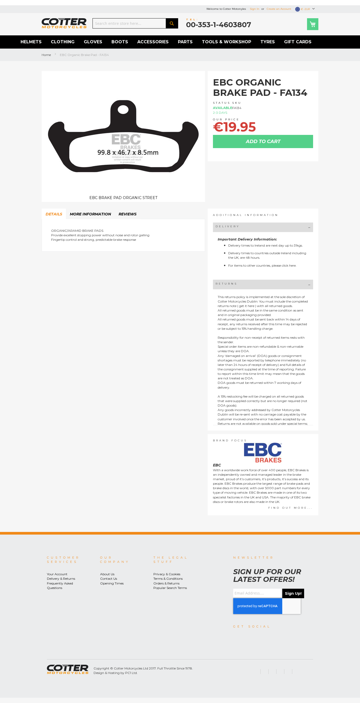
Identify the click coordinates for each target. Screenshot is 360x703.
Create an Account (279, 9)
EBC (217, 465)
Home (46, 55)
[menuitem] (31, 42)
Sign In (254, 9)
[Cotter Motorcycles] (64, 23)
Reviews (128, 214)
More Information (90, 214)
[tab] (54, 214)
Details (54, 214)
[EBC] (263, 453)
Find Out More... (290, 507)
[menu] (180, 42)
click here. (289, 265)
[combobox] (135, 23)
